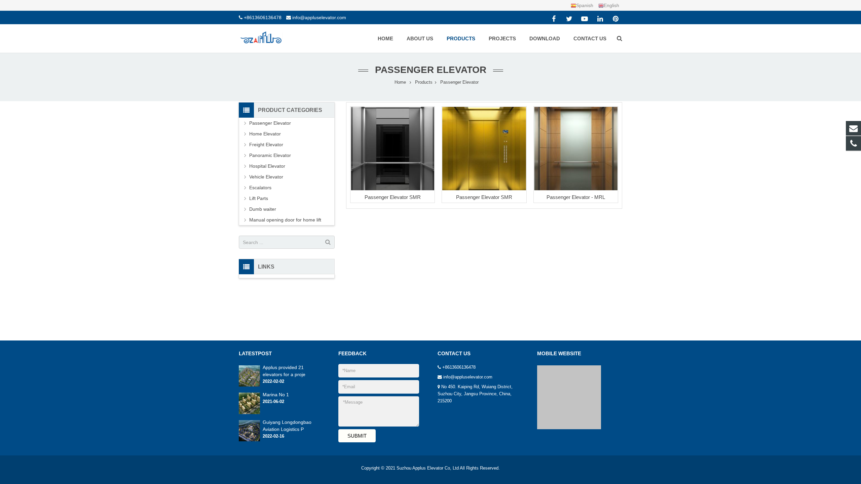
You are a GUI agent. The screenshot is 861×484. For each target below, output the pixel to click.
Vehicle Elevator (266, 176)
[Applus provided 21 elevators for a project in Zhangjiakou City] (249, 385)
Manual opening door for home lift (285, 220)
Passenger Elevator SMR (393, 197)
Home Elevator (265, 133)
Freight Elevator (266, 144)
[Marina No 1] (249, 412)
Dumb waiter (262, 209)
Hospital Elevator (267, 166)
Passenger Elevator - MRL (576, 197)
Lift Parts (258, 198)
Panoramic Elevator (270, 155)
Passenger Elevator (430, 70)
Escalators (260, 187)
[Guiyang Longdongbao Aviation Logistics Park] (249, 440)
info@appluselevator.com (319, 17)
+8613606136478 (263, 17)
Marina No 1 (276, 394)
